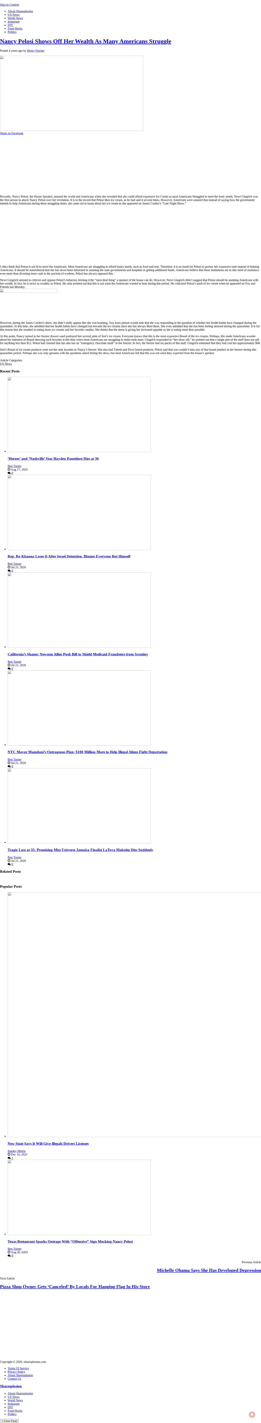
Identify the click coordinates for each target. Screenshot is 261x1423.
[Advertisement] (122, 165)
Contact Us (14, 1378)
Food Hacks (15, 28)
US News (13, 14)
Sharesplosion (11, 1386)
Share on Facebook (11, 133)
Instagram (13, 21)
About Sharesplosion (20, 11)
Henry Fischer (35, 50)
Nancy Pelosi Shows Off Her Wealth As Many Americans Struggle (85, 41)
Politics (12, 32)
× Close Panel (9, 1421)
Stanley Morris (16, 1151)
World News (15, 18)
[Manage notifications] (252, 1415)
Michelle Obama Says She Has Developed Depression (209, 1270)
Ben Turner (14, 466)
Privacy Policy (16, 1371)
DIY (10, 25)
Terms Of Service (18, 1368)
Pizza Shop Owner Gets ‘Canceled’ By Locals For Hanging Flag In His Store (75, 1286)
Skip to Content (9, 4)
